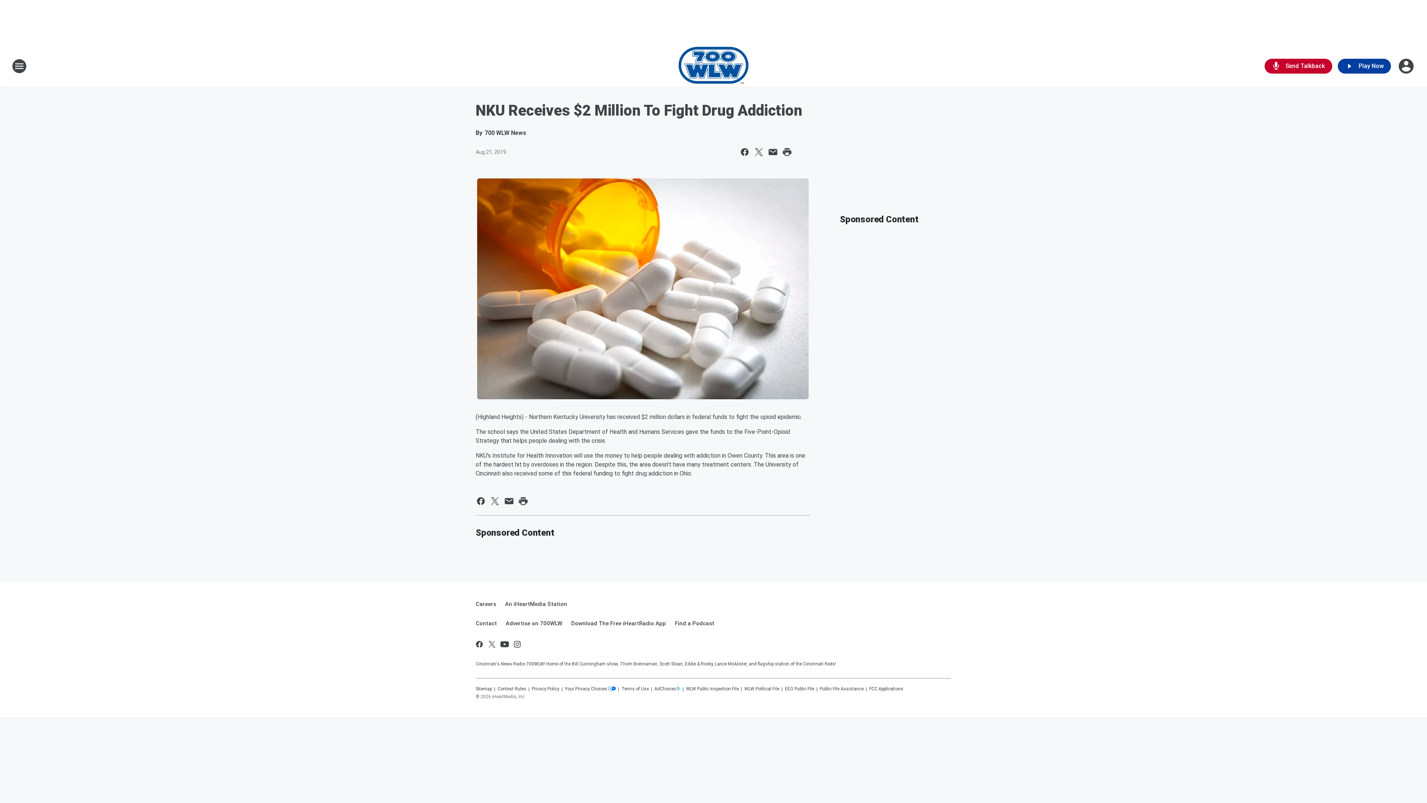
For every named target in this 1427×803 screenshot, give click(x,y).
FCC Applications (886, 688)
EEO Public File (799, 688)
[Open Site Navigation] (19, 66)
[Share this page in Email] (773, 152)
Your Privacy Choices (586, 688)
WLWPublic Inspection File (712, 688)
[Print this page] (787, 152)
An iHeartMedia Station (536, 604)
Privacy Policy (545, 688)
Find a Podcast (694, 623)
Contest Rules (512, 688)
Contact (486, 623)
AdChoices (665, 688)
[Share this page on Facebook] (745, 152)
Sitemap (484, 688)
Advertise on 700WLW (534, 623)
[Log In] (1407, 66)
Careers (486, 604)
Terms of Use (635, 688)
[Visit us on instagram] (517, 644)
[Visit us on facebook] (479, 644)
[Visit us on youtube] (504, 644)
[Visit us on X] (492, 644)
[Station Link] (713, 66)
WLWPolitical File (761, 688)
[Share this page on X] (759, 152)
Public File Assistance (842, 688)
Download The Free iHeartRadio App (618, 623)
